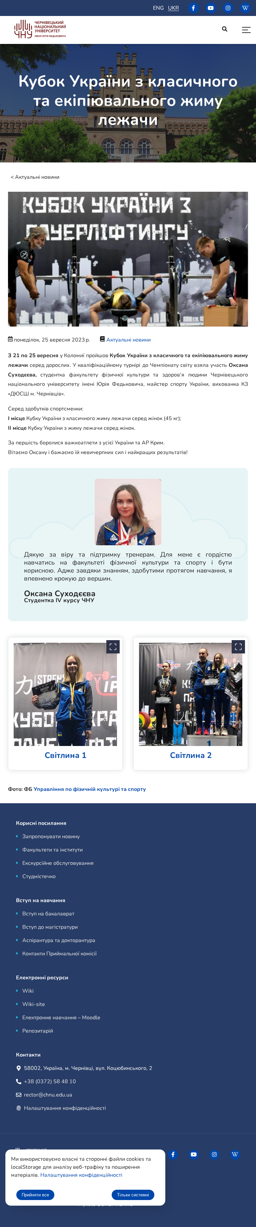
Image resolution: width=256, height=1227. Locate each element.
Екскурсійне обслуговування (58, 863)
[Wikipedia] (245, 8)
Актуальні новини (37, 177)
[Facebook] (193, 8)
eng (158, 8)
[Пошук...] (224, 30)
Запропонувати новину (51, 836)
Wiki (28, 991)
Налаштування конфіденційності (65, 1108)
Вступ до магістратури (50, 927)
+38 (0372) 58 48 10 (50, 1081)
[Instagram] (228, 8)
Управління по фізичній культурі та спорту (90, 789)
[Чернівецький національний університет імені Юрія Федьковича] (40, 30)
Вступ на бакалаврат (48, 913)
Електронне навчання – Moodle (61, 1017)
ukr (173, 8)
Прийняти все (35, 1194)
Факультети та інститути (52, 850)
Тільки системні (133, 1194)
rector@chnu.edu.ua (48, 1095)
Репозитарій (37, 1031)
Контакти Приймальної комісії (59, 953)
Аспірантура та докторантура (58, 940)
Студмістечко (39, 876)
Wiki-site (33, 1004)
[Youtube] (210, 8)
